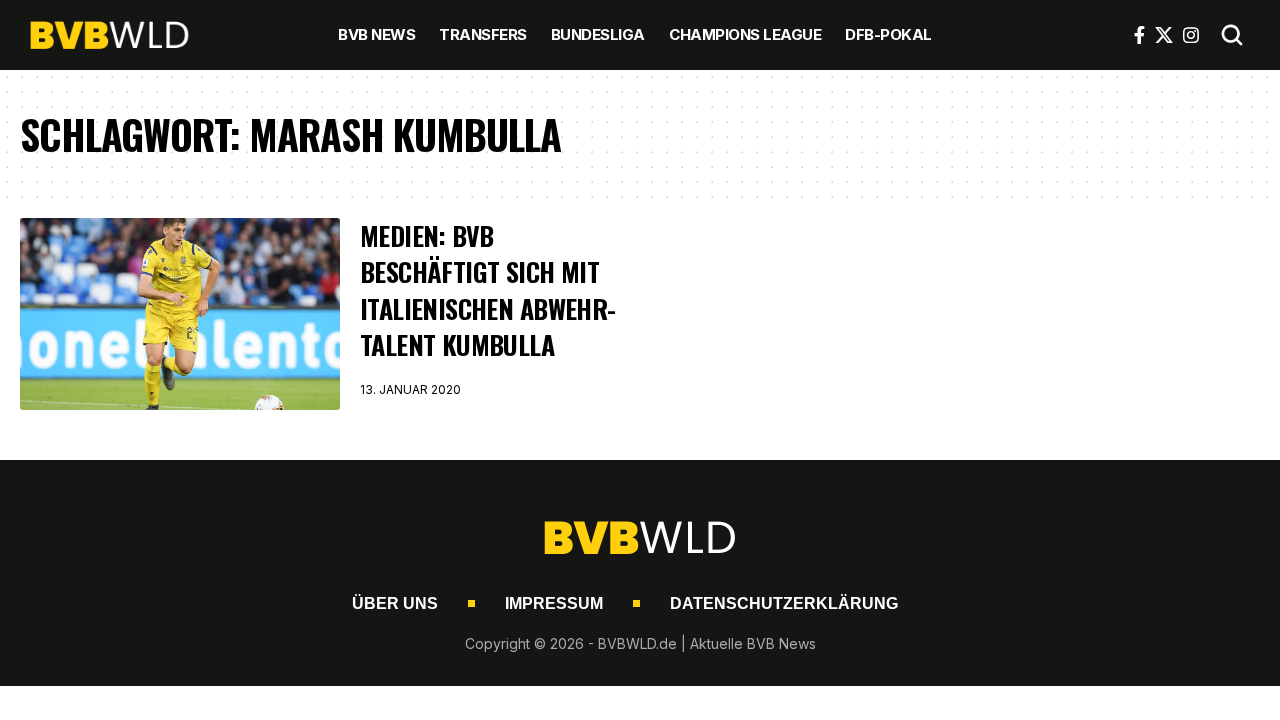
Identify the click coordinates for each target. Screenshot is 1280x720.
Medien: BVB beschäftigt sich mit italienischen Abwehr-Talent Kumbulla (488, 290)
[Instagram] (1191, 35)
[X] (1164, 35)
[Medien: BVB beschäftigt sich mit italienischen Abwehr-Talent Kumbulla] (180, 314)
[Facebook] (1139, 35)
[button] (1232, 35)
